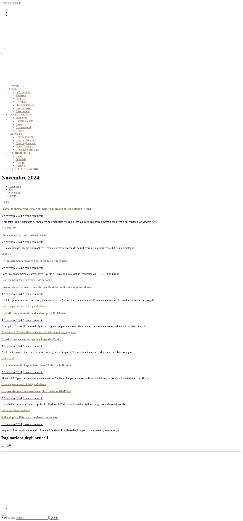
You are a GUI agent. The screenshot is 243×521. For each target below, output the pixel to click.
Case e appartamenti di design (18, 279)
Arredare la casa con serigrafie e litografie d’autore (32, 339)
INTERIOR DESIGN (21, 152)
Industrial (21, 98)
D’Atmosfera (23, 92)
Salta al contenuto (11, 2)
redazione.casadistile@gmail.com (176, 454)
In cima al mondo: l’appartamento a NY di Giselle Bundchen (37, 365)
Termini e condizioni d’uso (24, 467)
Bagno (19, 124)
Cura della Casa (24, 136)
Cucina (20, 130)
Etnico (19, 156)
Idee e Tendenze (25, 146)
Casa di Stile (8, 498)
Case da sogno (24, 108)
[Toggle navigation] (2, 53)
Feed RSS (14, 460)
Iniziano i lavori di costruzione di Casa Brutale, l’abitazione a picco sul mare (47, 287)
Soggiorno (21, 117)
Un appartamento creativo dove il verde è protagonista (34, 260)
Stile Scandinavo (25, 104)
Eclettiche (21, 101)
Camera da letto (24, 120)
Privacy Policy (17, 464)
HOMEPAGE (17, 85)
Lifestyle (20, 165)
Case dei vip (23, 111)
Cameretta (41, 332)
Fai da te (6, 410)
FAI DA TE (15, 133)
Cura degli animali (26, 143)
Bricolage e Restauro (27, 149)
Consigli (20, 162)
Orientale (21, 159)
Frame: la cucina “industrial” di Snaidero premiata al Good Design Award (46, 208)
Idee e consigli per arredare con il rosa (24, 235)
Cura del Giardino (26, 140)
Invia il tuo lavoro (18, 476)
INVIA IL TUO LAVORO (24, 168)
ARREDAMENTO (20, 114)
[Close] (2, 515)
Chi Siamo (14, 470)
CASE (13, 88)
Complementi (23, 127)
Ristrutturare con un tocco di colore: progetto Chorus (33, 313)
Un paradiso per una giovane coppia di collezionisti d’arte (36, 391)
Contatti (13, 473)
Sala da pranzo (56, 332)
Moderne (21, 95)
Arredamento (8, 227)
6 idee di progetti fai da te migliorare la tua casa (29, 417)
